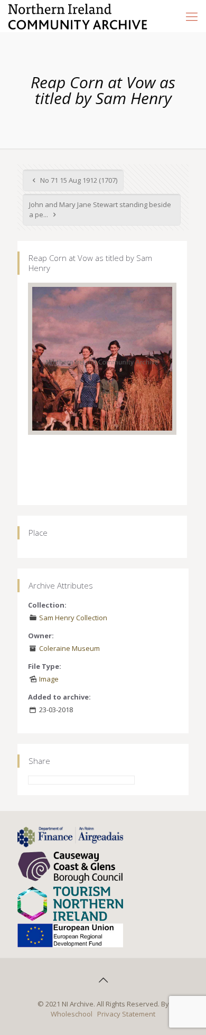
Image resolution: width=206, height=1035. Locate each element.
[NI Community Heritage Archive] (78, 16)
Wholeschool (71, 1014)
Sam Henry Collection (73, 617)
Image (49, 679)
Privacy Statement (126, 1014)
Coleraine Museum (69, 648)
